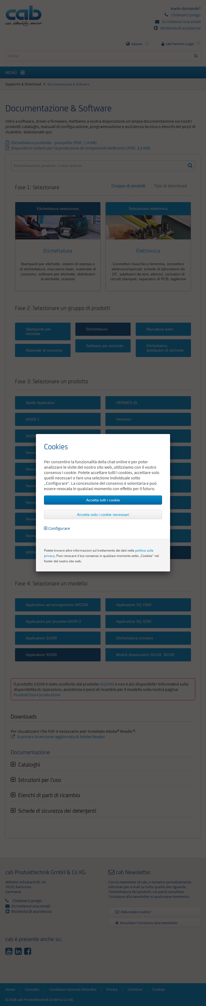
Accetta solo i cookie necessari (103, 514)
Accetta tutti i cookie (103, 500)
